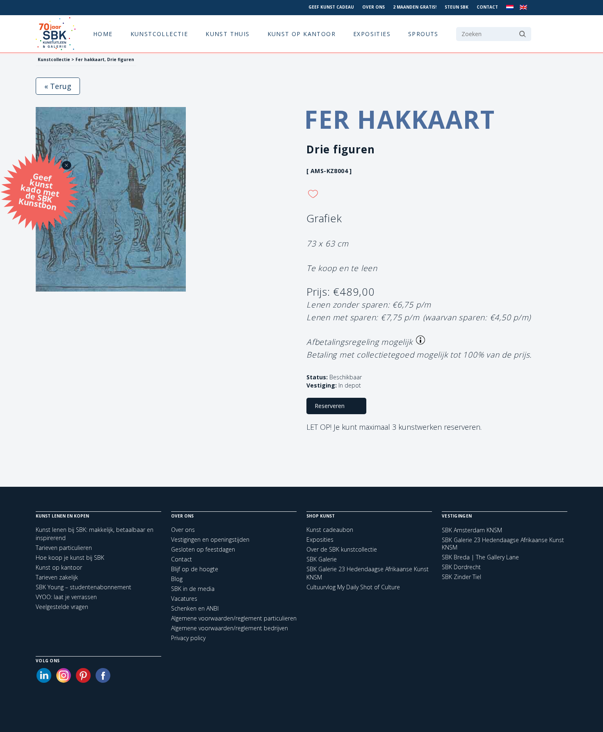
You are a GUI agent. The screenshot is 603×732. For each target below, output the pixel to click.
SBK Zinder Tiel (461, 577)
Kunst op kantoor (301, 34)
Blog (177, 579)
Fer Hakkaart (399, 119)
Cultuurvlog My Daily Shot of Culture (353, 587)
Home (103, 34)
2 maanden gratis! (414, 7)
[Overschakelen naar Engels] (523, 7)
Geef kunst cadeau (331, 7)
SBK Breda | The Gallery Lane (480, 557)
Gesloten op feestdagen (203, 549)
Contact (487, 7)
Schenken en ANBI (195, 608)
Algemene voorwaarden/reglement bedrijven (229, 628)
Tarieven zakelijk (57, 577)
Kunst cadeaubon (329, 530)
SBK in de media (193, 589)
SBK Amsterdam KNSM (472, 530)
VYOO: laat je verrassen (66, 597)
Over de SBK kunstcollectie (341, 549)
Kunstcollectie (159, 34)
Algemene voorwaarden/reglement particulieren (234, 618)
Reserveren (330, 406)
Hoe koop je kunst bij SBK (70, 557)
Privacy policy (188, 638)
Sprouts (423, 34)
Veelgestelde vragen (62, 607)
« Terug (57, 86)
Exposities (372, 34)
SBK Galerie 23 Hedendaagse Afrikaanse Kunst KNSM (503, 543)
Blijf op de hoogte (194, 569)
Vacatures (184, 598)
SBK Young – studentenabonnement (83, 587)
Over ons (373, 7)
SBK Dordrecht (461, 567)
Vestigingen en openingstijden (210, 539)
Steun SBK (456, 7)
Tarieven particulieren (64, 548)
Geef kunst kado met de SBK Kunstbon (39, 190)
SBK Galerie (321, 559)
